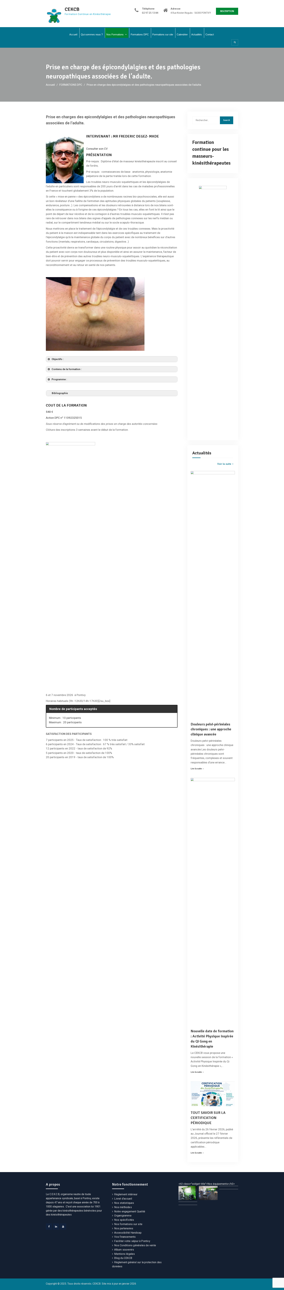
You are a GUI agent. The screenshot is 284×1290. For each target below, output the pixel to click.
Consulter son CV (97, 148)
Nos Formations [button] (115, 34)
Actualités (196, 34)
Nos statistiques (124, 1202)
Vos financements (125, 1236)
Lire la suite (196, 768)
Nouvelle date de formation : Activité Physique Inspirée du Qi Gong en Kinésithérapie (212, 1038)
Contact (209, 34)
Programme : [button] (59, 379)
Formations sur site (162, 34)
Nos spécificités (124, 1219)
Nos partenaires (123, 1228)
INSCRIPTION (227, 11)
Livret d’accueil (123, 1198)
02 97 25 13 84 (150, 13)
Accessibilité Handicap (127, 1232)
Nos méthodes (123, 1207)
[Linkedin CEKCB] (56, 1226)
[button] (187, 1193)
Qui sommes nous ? (92, 34)
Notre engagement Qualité (129, 1211)
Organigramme (122, 1215)
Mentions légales (124, 1253)
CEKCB (72, 9)
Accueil (73, 34)
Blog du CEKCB (123, 1258)
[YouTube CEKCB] (63, 1226)
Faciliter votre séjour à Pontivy (132, 1241)
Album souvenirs (124, 1249)
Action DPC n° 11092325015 (64, 417)
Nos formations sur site (128, 1224)
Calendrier (182, 34)
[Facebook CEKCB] (49, 1226)
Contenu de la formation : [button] (67, 369)
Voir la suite (224, 463)
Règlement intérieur (125, 1194)
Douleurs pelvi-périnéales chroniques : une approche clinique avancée (211, 729)
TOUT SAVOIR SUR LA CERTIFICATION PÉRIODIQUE (208, 1117)
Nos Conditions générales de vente (135, 1245)
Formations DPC (140, 34)
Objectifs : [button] (58, 359)
